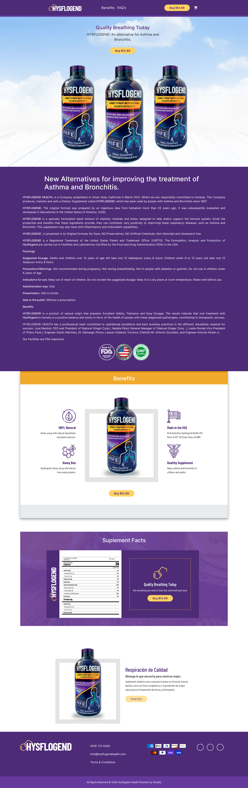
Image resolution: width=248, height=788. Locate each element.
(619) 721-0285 (100, 746)
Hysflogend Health (128, 782)
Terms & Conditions (102, 762)
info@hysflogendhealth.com (108, 754)
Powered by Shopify (150, 782)
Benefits (108, 8)
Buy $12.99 (177, 7)
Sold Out (136, 699)
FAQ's (121, 8)
